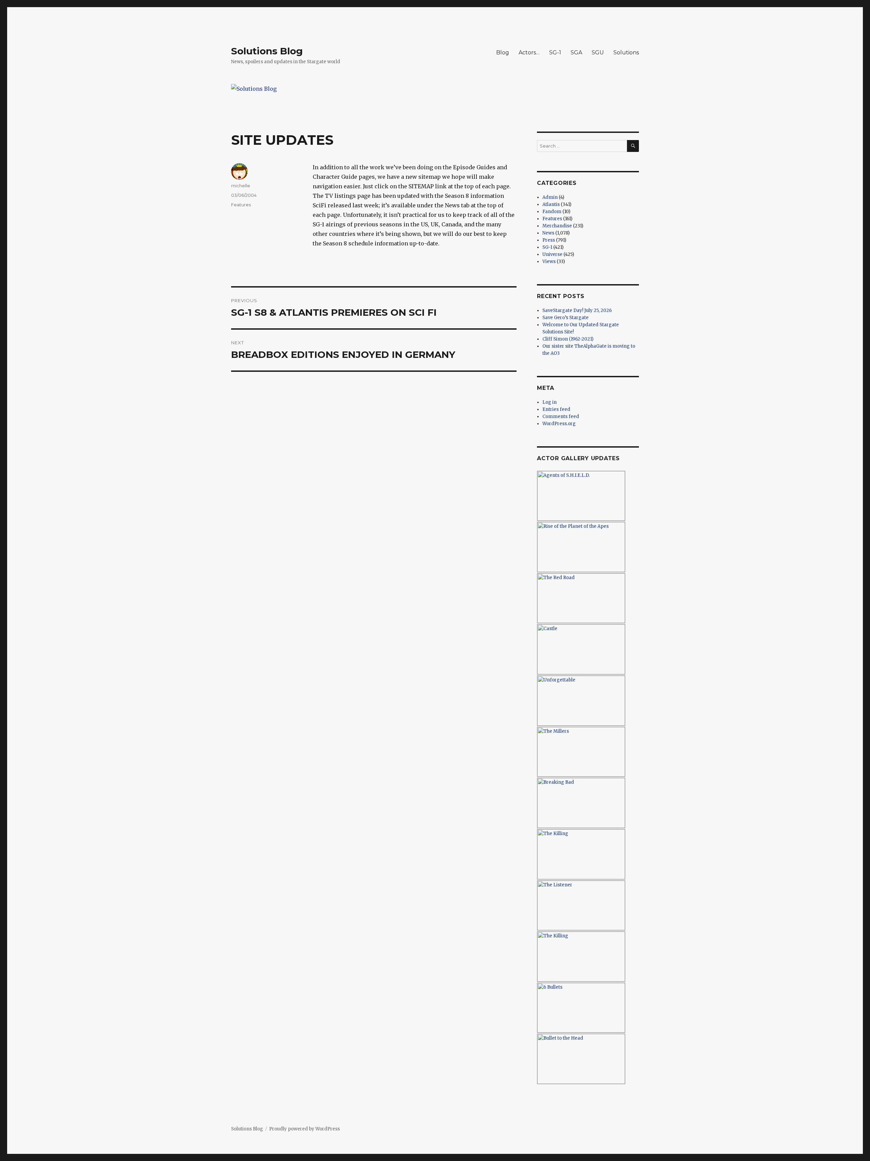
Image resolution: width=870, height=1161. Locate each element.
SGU (598, 52)
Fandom (551, 211)
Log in (549, 402)
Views (549, 261)
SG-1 (555, 52)
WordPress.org (559, 424)
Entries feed (556, 409)
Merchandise (557, 226)
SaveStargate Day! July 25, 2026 (577, 310)
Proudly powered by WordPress (304, 1129)
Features (241, 204)
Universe (552, 254)
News (548, 233)
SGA (576, 52)
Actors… (529, 52)
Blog (502, 52)
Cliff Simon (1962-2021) (567, 339)
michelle (240, 185)
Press (548, 240)
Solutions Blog (267, 51)
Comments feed (560, 416)
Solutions (626, 52)
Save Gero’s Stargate (565, 317)
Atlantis (551, 204)
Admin (550, 197)
